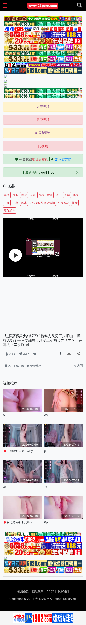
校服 (15, 195)
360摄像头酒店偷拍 (42, 202)
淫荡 (75, 195)
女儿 (32, 195)
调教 (24, 195)
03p (47, 415)
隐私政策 (37, 591)
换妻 (75, 202)
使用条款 (23, 591)
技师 (50, 195)
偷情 (7, 195)
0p (5, 415)
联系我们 (63, 591)
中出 (15, 202)
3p (5, 486)
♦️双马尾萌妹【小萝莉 (17, 522)
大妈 (67, 195)
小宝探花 (63, 202)
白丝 (41, 195)
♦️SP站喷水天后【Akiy (18, 451)
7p (46, 486)
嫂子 (58, 195)
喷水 (24, 202)
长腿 (7, 202)
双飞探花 (9, 210)
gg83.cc (47, 172)
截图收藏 (33, 159)
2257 (50, 591)
